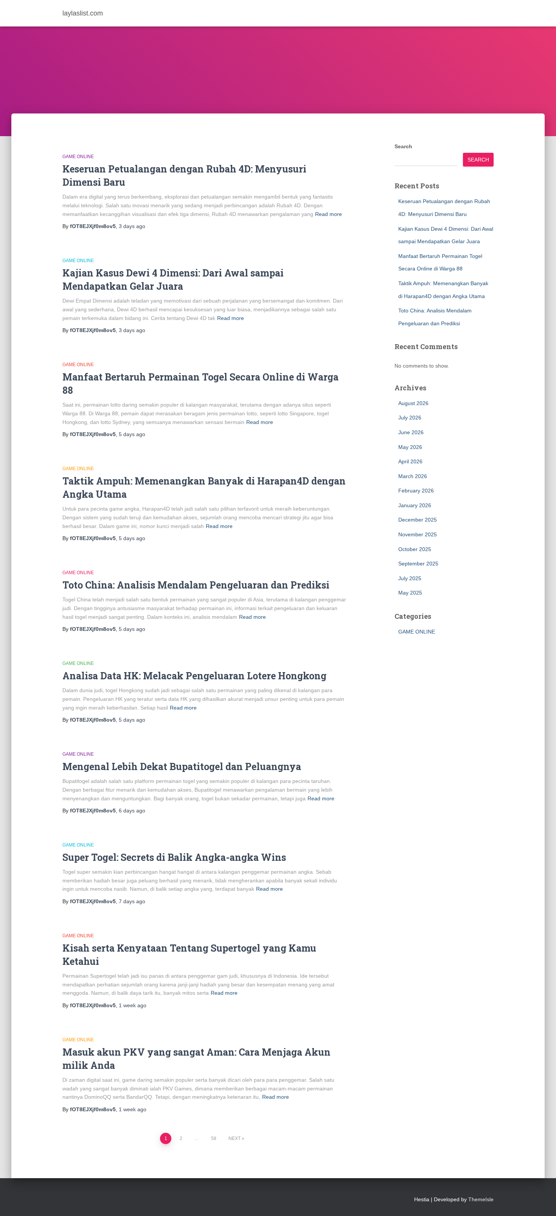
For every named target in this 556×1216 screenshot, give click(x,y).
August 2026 (413, 403)
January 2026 (414, 505)
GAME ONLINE (78, 156)
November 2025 (417, 534)
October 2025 (414, 549)
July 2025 (409, 578)
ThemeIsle (481, 1199)
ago (132, 226)
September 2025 (418, 564)
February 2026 (416, 491)
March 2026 (412, 476)
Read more (328, 214)
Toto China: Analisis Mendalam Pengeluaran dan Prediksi (195, 585)
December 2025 (417, 520)
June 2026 (411, 432)
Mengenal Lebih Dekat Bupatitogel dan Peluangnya (181, 766)
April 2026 (410, 461)
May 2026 (410, 447)
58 (213, 1138)
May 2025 (410, 593)
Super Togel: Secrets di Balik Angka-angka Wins (174, 857)
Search (403, 146)
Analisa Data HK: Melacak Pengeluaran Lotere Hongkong (194, 675)
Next (234, 1138)
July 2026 (409, 418)
